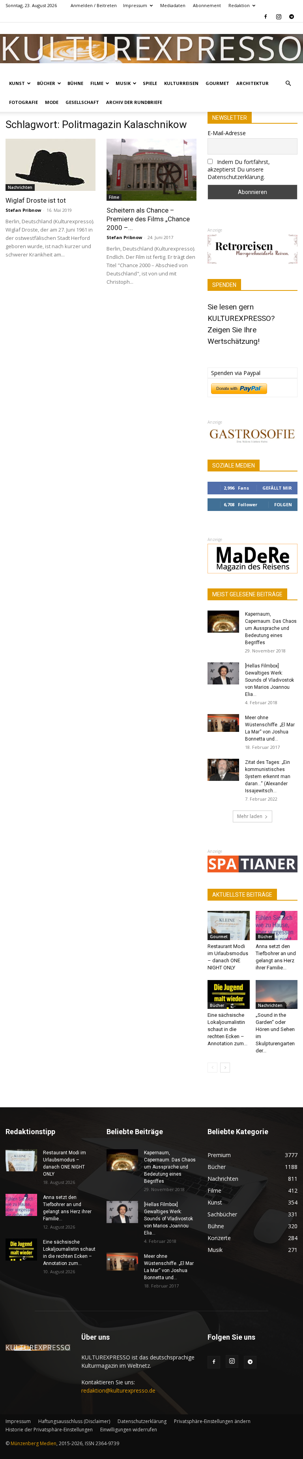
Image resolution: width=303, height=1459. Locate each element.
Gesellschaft (82, 102)
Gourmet (217, 83)
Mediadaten (172, 5)
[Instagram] (278, 16)
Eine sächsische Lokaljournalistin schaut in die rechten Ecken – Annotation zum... (227, 1029)
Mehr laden (249, 816)
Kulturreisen (181, 83)
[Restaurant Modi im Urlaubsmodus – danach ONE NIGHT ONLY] (229, 925)
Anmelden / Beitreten (94, 5)
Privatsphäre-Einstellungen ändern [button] (212, 1421)
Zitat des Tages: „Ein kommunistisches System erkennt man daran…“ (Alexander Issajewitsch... (267, 777)
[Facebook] (265, 16)
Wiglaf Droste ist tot (36, 200)
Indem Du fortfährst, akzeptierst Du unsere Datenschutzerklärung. (239, 169)
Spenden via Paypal (235, 373)
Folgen (283, 504)
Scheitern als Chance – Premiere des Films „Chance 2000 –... (148, 219)
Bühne (75, 83)
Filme (96, 83)
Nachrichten (20, 187)
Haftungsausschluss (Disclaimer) (74, 1421)
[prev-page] (212, 1068)
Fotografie (23, 102)
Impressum (135, 5)
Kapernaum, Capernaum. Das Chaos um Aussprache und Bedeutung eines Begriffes (271, 628)
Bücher (46, 83)
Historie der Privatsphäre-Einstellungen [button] (49, 1429)
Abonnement (207, 5)
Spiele (150, 83)
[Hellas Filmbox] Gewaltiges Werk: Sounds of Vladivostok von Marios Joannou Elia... (269, 680)
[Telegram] (291, 16)
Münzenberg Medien (33, 1443)
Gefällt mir (277, 488)
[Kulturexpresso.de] (151, 48)
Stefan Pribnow (23, 210)
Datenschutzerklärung (142, 1421)
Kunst (17, 83)
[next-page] (225, 1068)
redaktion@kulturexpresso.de (118, 1390)
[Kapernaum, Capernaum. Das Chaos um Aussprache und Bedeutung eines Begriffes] (223, 622)
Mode (51, 102)
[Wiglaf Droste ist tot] (50, 165)
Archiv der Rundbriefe (134, 102)
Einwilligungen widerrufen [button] (128, 1429)
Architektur (252, 83)
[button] (288, 83)
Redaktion (239, 5)
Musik (123, 83)
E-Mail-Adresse (227, 133)
